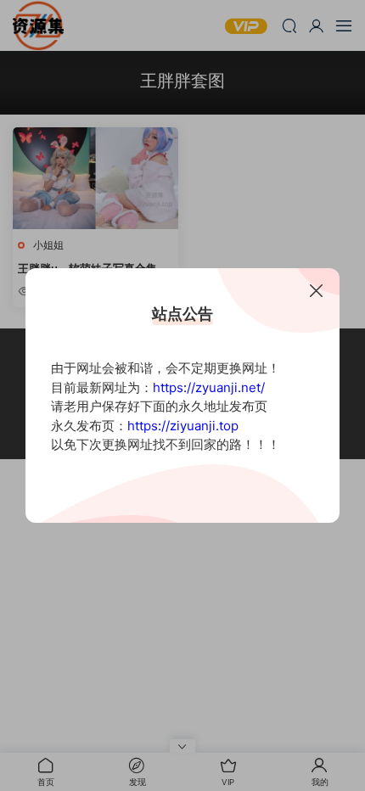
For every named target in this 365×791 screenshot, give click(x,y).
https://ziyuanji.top (183, 426)
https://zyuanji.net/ (209, 387)
